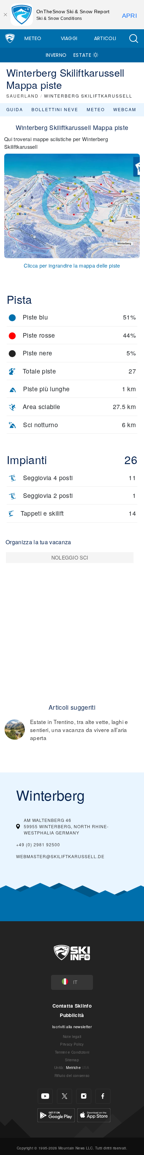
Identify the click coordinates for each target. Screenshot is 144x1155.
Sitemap (72, 1059)
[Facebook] (102, 1096)
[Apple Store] (93, 1114)
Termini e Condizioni (72, 1052)
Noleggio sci (69, 557)
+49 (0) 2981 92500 (38, 844)
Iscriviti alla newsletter (72, 1026)
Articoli (105, 38)
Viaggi (69, 38)
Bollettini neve (54, 109)
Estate (82, 55)
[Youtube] (45, 1096)
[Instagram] (83, 1096)
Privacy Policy (72, 1044)
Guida (14, 109)
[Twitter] (64, 1096)
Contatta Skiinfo (72, 1005)
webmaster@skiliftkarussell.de (60, 856)
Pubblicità (72, 1015)
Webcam (124, 109)
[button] (133, 38)
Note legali (72, 1036)
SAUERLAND (22, 96)
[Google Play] (56, 1114)
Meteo (33, 38)
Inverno (56, 55)
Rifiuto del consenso (72, 1075)
